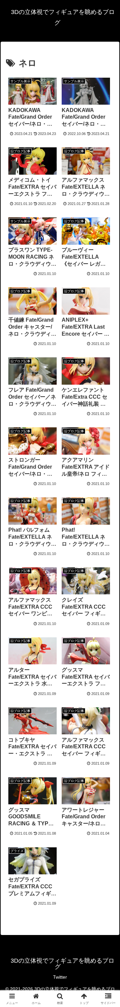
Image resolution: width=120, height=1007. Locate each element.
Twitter (60, 977)
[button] (107, 865)
